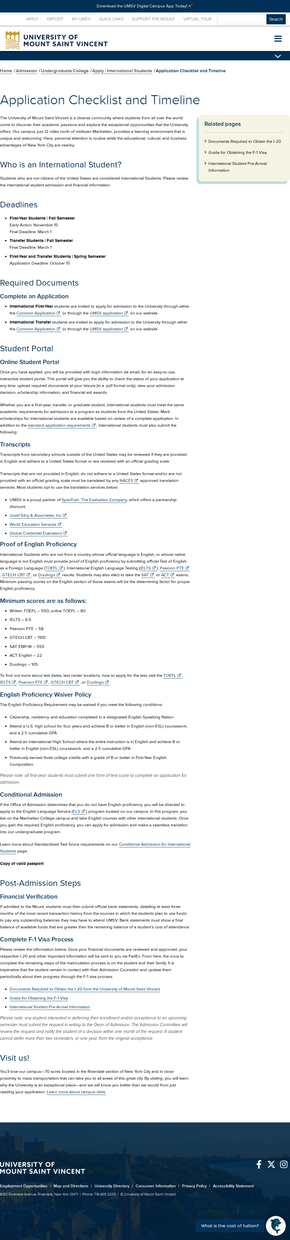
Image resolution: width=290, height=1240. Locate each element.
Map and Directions (73, 1186)
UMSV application (106, 313)
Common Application (35, 313)
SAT (145, 575)
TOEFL (51, 568)
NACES (126, 480)
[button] (278, 39)
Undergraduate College (65, 71)
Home (6, 71)
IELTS (145, 568)
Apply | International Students (122, 71)
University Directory (114, 1186)
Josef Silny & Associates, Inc (35, 515)
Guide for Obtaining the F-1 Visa (39, 998)
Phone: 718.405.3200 (99, 1194)
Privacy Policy (196, 1186)
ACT (165, 575)
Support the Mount (153, 19)
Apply (32, 19)
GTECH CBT (13, 575)
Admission (26, 71)
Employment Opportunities (25, 1186)
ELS (76, 811)
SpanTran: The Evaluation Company (94, 500)
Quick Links (111, 19)
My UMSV (81, 19)
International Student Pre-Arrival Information (50, 1007)
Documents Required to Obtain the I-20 (244, 141)
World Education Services (33, 524)
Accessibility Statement (233, 1186)
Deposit (55, 19)
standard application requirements (59, 425)
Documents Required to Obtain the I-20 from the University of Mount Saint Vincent (85, 989)
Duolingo (46, 575)
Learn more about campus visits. (76, 1092)
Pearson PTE (172, 568)
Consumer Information (157, 1186)
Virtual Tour (197, 19)
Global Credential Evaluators (36, 533)
